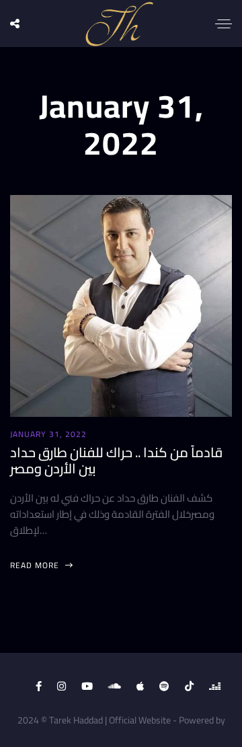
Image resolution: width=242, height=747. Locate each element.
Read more (36, 565)
